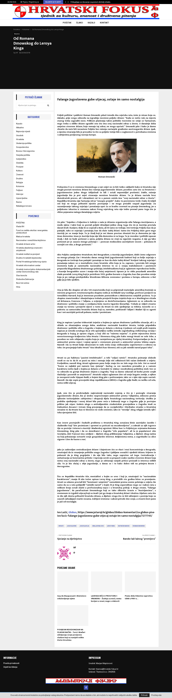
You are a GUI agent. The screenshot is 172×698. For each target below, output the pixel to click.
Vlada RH (20, 226)
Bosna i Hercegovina (25, 151)
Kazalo (19, 124)
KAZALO (91, 23)
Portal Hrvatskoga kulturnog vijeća (31, 262)
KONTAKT (104, 23)
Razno (19, 202)
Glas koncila (21, 275)
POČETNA (20, 223)
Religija (19, 182)
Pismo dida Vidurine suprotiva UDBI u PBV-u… (139, 597)
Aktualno (20, 127)
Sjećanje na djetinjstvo (69, 539)
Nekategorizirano (24, 206)
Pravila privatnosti (11, 663)
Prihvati (144, 695)
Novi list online (22, 283)
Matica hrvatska (23, 236)
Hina (18, 287)
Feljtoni (19, 190)
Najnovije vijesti (23, 131)
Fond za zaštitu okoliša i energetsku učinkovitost (32, 231)
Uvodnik (19, 135)
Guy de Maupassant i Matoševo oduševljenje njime (71, 597)
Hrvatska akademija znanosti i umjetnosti (29, 249)
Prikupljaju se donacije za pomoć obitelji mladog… (92, 2)
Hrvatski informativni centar (28, 265)
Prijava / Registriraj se (30, 2)
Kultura (19, 171)
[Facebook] (86, 687)
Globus (73, 512)
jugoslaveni (71, 526)
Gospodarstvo (22, 147)
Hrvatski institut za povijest (28, 254)
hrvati (61, 526)
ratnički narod (123, 526)
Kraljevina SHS (98, 526)
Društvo (19, 178)
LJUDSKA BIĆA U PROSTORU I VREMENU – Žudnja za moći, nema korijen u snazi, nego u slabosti (106, 598)
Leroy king (111, 526)
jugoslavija (84, 526)
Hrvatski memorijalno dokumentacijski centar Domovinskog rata (33, 270)
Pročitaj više (156, 695)
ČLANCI (79, 23)
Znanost (19, 174)
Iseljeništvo (21, 159)
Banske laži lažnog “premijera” (139, 539)
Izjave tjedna (21, 198)
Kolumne (17, 34)
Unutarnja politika (23, 143)
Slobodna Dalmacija (25, 279)
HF (17, 53)
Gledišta (19, 163)
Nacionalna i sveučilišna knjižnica (31, 240)
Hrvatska (20, 139)
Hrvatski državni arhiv (25, 244)
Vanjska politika (23, 155)
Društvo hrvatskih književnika (28, 258)
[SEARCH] (48, 105)
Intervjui (19, 194)
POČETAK (67, 23)
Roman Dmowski (139, 526)
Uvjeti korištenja (10, 667)
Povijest (19, 167)
